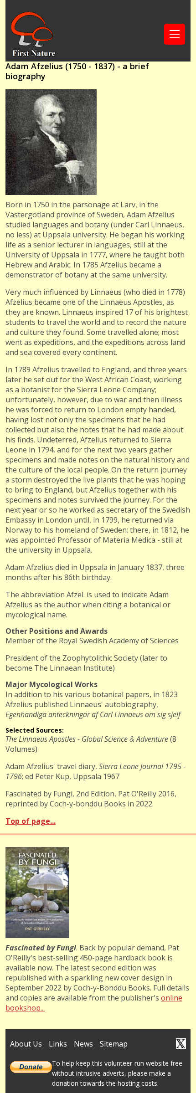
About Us (26, 1044)
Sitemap (114, 1044)
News (83, 1044)
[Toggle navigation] (174, 34)
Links (58, 1044)
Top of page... (30, 821)
